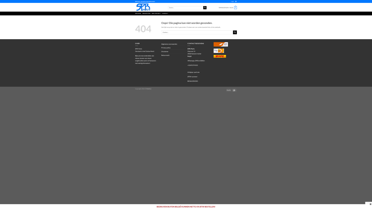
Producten (146, 13)
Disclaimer (164, 51)
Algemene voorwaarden (169, 44)
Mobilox (148, 89)
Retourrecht (165, 55)
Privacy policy (165, 48)
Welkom (138, 13)
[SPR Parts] (150, 7)
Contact (165, 13)
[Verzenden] (235, 32)
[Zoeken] (205, 7)
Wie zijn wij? (156, 13)
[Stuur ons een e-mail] (235, 1)
